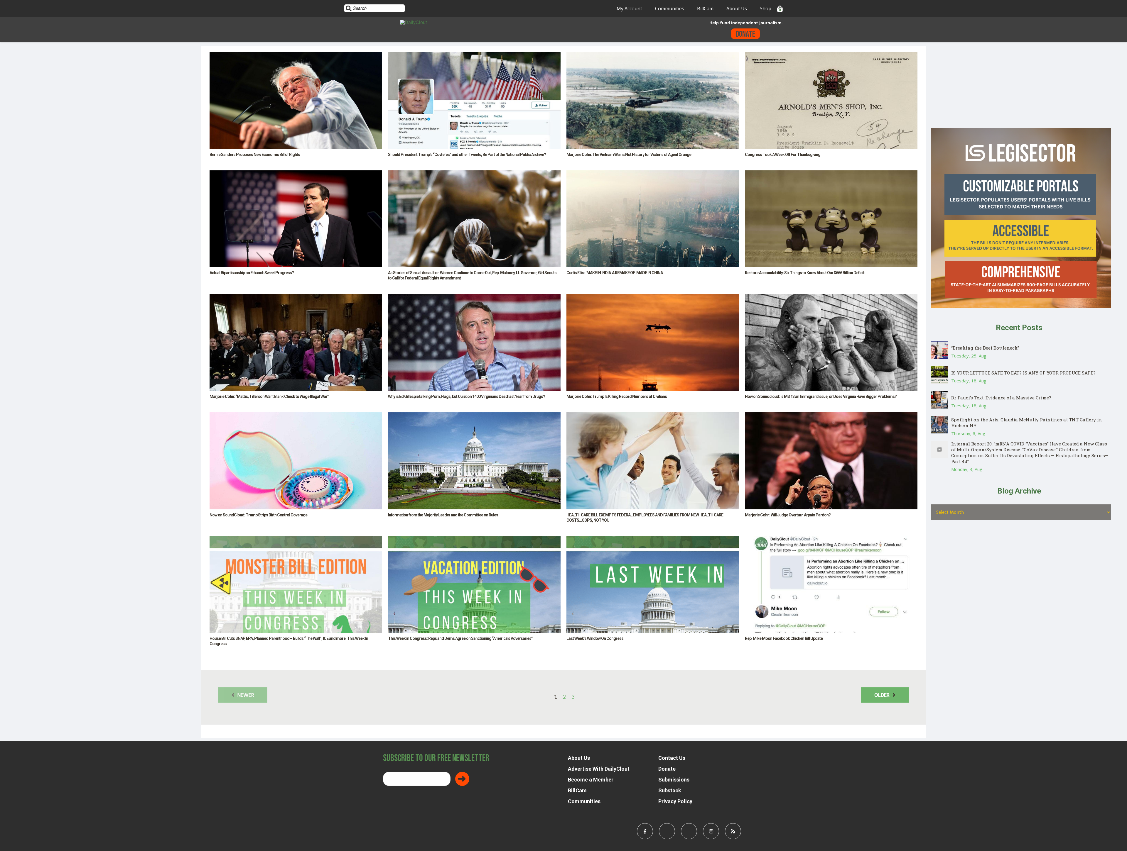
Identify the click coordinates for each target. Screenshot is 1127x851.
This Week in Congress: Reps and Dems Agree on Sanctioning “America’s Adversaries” (460, 638)
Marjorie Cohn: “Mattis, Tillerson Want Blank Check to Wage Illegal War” (269, 396)
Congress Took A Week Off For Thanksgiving (782, 154)
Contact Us (671, 758)
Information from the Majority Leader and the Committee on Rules (443, 515)
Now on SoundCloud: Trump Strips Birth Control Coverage (258, 515)
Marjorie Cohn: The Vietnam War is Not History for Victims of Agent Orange (628, 154)
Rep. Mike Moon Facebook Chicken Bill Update (784, 638)
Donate (745, 34)
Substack (669, 790)
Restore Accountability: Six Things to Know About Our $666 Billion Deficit (804, 272)
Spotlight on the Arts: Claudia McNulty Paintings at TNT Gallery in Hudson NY (1026, 422)
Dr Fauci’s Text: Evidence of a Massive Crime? (1001, 398)
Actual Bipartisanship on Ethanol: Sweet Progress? (252, 272)
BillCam (705, 8)
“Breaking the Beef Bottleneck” (985, 348)
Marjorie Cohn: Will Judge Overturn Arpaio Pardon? (788, 515)
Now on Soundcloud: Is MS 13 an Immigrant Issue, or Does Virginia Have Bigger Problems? (821, 396)
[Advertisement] (1021, 87)
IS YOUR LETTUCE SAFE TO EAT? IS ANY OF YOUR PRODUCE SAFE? (1023, 373)
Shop (765, 8)
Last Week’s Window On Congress (594, 638)
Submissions (673, 780)
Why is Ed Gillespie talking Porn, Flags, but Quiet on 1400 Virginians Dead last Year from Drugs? (466, 396)
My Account (629, 8)
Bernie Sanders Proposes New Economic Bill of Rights (255, 154)
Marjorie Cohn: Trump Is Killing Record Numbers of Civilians (616, 396)
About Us (736, 8)
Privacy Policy (675, 801)
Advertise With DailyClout (599, 769)
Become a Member (590, 780)
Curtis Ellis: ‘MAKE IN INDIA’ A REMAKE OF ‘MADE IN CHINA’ (614, 272)
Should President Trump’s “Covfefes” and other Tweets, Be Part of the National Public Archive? (467, 154)
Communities (669, 8)
